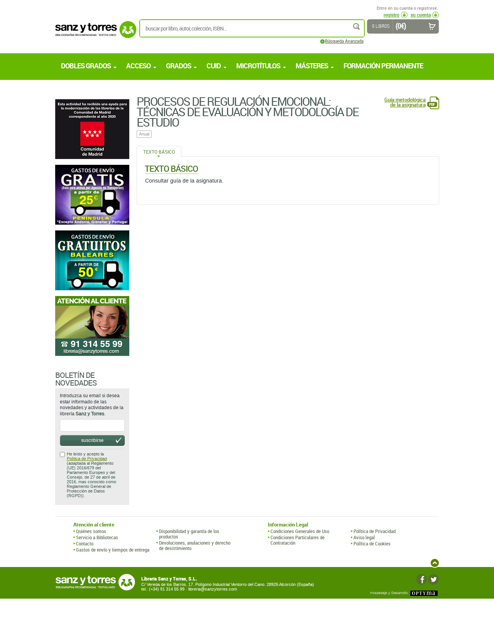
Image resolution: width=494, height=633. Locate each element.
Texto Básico (159, 152)
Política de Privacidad (87, 458)
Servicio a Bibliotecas (97, 537)
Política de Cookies (372, 543)
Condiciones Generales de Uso (300, 531)
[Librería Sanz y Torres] (93, 33)
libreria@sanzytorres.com (212, 589)
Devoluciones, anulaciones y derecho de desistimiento (194, 545)
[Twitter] (433, 579)
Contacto (84, 543)
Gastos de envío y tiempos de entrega (112, 549)
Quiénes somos (91, 531)
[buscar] (357, 26)
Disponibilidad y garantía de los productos (189, 534)
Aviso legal (364, 537)
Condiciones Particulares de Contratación (298, 540)
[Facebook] (421, 579)
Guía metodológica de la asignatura (405, 102)
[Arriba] (435, 563)
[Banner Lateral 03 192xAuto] (92, 326)
